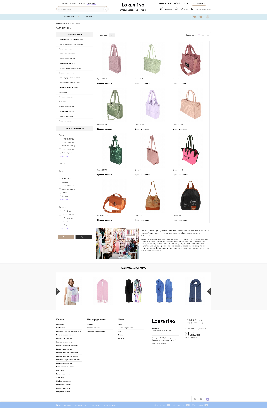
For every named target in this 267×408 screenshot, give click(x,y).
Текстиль (65, 193)
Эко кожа (65, 196)
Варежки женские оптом (66, 73)
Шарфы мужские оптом (66, 106)
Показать (66, 237)
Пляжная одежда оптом (66, 111)
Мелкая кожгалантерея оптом (68, 87)
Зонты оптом (63, 102)
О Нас (120, 324)
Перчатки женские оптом (67, 58)
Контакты (89, 17)
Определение (91, 3)
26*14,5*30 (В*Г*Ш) (68, 146)
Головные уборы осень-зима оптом (70, 78)
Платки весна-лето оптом (67, 54)
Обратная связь (65, 405)
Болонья (65, 182)
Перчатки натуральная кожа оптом (70, 68)
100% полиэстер (67, 218)
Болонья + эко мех (68, 186)
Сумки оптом (63, 92)
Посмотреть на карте (159, 343)
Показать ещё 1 (64, 228)
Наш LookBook (60, 328)
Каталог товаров (70, 17)
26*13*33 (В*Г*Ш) (68, 142)
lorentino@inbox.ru (198, 328)
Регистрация (71, 3)
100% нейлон (66, 211)
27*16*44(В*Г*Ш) (67, 153)
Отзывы (120, 335)
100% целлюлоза (67, 225)
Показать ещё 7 (64, 156)
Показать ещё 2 (64, 199)
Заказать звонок (199, 3)
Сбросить (84, 237)
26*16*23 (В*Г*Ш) (68, 149)
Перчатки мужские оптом (67, 63)
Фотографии (60, 324)
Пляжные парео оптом (66, 116)
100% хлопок (66, 221)
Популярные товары (93, 328)
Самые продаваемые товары (133, 268)
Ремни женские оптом (66, 97)
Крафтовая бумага (68, 189)
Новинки (90, 324)
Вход (64, 3)
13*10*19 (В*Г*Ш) (68, 139)
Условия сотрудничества (126, 328)
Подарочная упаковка (65, 121)
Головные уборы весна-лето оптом (70, 82)
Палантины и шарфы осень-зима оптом (71, 39)
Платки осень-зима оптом (67, 49)
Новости (120, 331)
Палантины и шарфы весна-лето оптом (71, 44)
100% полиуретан (68, 214)
